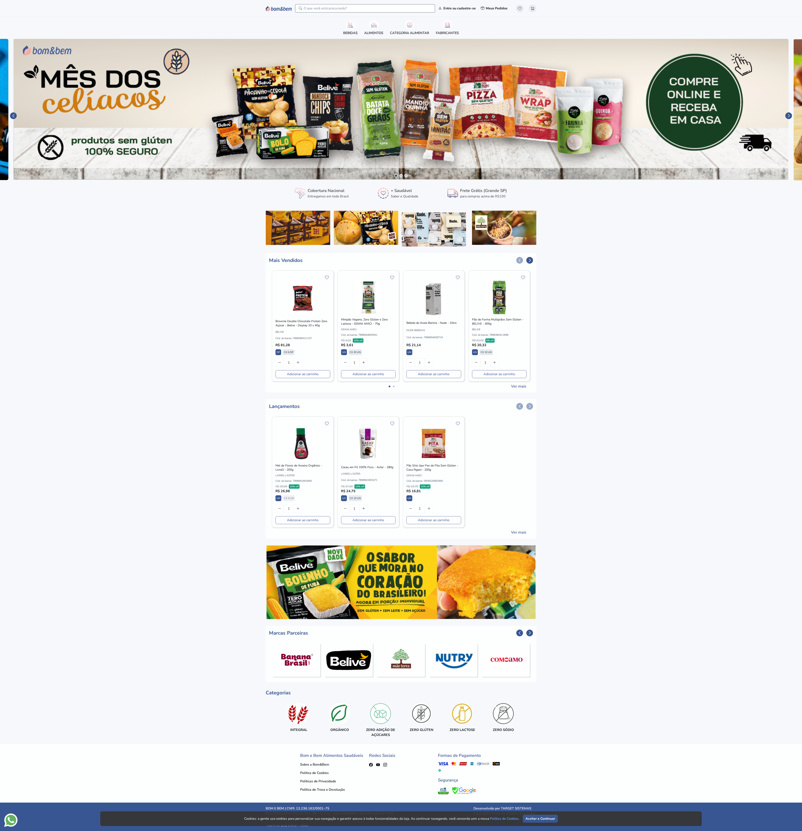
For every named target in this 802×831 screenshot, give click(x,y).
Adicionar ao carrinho (303, 374)
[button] (13, 115)
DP (278, 352)
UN (344, 352)
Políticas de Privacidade (318, 781)
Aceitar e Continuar (540, 818)
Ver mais (518, 386)
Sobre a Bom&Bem (314, 764)
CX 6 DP (288, 352)
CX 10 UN (486, 352)
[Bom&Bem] (279, 8)
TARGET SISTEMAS (516, 808)
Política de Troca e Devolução (322, 789)
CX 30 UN (355, 352)
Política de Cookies (314, 773)
